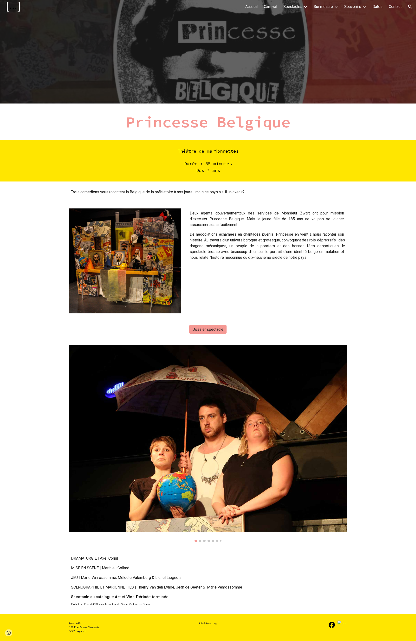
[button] (410, 7)
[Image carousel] (208, 443)
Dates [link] (377, 6)
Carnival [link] (270, 6)
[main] (208, 121)
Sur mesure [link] (323, 6)
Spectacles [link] (292, 6)
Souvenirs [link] (352, 6)
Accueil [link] (251, 6)
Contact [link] (395, 6)
